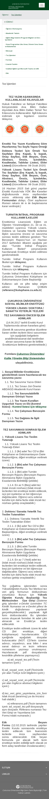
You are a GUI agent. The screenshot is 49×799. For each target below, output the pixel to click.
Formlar (9, 60)
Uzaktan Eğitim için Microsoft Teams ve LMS (22, 69)
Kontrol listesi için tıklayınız (29, 406)
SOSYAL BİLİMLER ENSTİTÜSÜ (16, 7)
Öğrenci (5, 15)
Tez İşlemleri (16, 15)
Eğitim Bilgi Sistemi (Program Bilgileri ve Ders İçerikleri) (22, 39)
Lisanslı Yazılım (11, 64)
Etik (7, 73)
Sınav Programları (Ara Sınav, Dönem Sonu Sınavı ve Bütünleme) (24, 45)
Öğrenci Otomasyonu (14, 29)
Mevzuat (9, 51)
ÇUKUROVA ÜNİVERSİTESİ (20, 4)
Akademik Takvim (12, 33)
